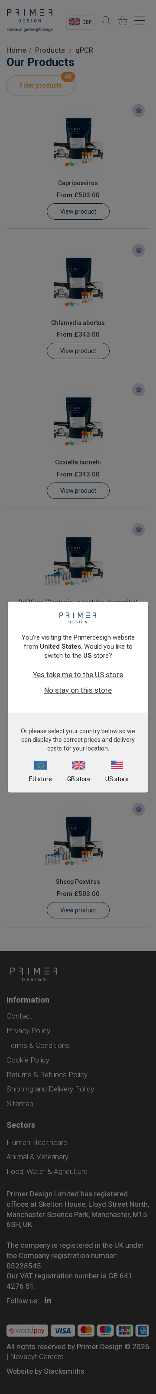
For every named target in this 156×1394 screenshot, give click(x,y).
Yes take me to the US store (78, 674)
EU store (40, 779)
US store (117, 779)
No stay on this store (78, 690)
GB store (79, 779)
